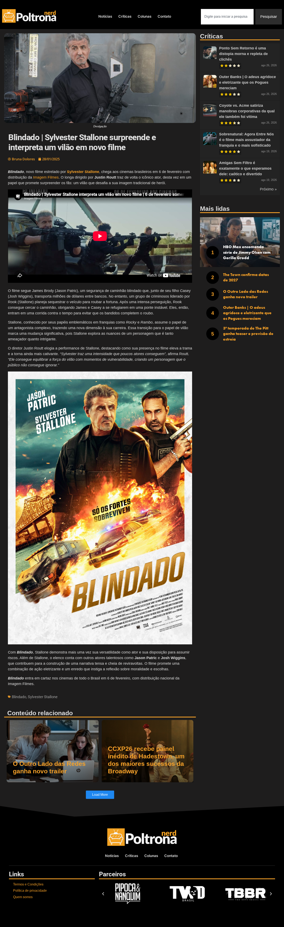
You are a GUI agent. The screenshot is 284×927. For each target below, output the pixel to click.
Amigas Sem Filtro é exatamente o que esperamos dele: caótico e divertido (245, 168)
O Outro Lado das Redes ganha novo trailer (245, 294)
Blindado (19, 697)
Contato (164, 16)
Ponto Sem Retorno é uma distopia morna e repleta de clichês (243, 53)
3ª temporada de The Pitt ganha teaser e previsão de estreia (248, 334)
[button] (103, 894)
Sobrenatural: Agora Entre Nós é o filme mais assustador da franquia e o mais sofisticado (246, 139)
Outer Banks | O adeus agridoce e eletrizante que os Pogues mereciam (247, 82)
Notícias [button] (105, 16)
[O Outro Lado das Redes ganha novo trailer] (53, 751)
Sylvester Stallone (43, 697)
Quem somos (23, 897)
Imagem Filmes (46, 177)
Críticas (124, 16)
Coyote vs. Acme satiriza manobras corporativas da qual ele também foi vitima (247, 111)
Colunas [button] (144, 16)
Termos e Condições (28, 884)
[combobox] (227, 17)
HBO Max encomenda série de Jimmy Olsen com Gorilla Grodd (247, 252)
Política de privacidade (30, 890)
